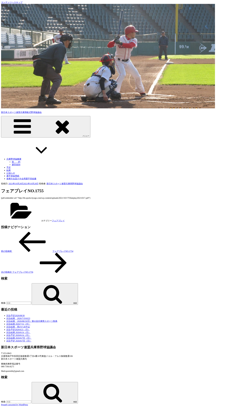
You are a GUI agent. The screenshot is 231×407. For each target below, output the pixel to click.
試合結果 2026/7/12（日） (18, 324)
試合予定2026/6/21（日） (18, 329)
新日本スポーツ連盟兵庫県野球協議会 (65, 183)
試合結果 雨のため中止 (18, 327)
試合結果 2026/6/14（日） (18, 332)
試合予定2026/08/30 (15, 315)
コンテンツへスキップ (11, 2)
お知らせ (10, 173)
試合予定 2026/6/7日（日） (19, 341)
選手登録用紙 (12, 176)
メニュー (85, 136)
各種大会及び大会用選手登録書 (21, 179)
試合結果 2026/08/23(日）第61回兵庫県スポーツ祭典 (31, 321)
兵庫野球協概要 (13, 159)
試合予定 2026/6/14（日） (18, 335)
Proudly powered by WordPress (14, 405)
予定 (8, 167)
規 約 (16, 162)
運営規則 (16, 164)
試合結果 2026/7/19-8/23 (18, 318)
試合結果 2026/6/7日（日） (19, 338)
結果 (8, 170)
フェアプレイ (58, 221)
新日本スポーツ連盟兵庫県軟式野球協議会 (21, 112)
